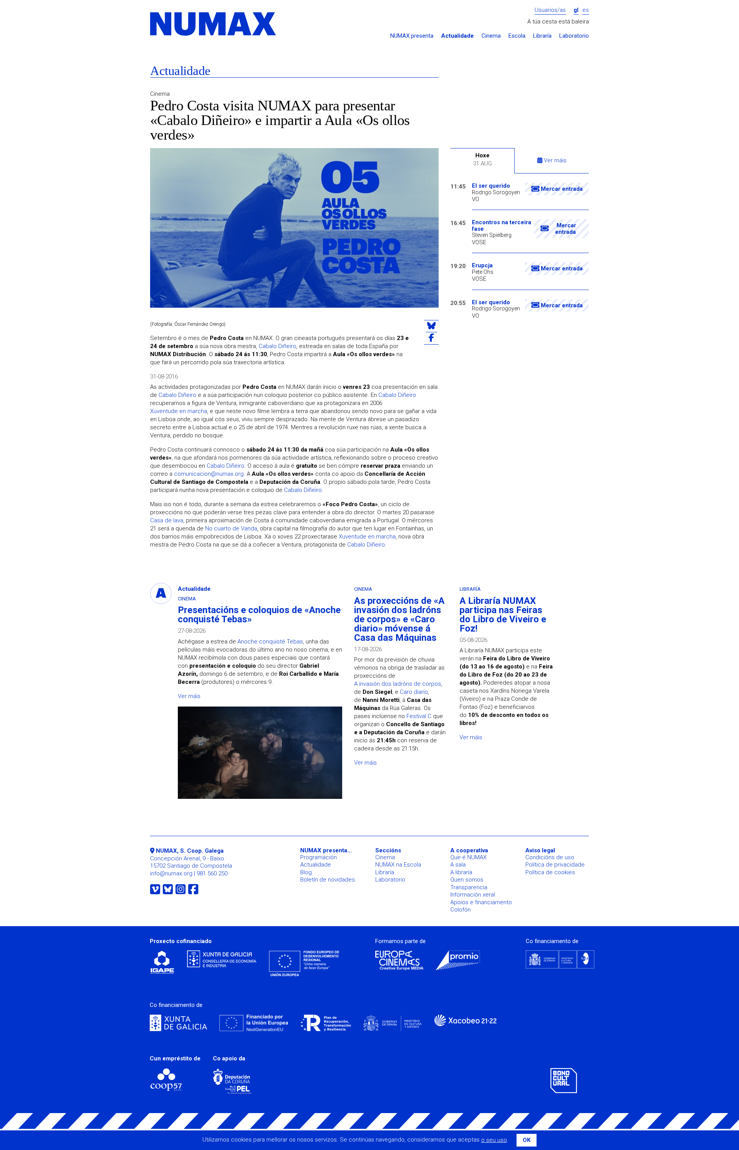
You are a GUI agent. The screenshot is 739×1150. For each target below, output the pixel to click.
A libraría (461, 872)
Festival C (418, 716)
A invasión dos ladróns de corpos (397, 683)
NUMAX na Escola (398, 864)
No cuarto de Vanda (231, 528)
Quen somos (466, 879)
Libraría (542, 36)
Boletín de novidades (327, 879)
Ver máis (554, 160)
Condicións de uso (549, 857)
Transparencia (468, 887)
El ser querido (491, 186)
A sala (458, 864)
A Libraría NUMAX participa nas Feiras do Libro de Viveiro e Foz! (503, 614)
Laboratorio (574, 36)
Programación (318, 857)
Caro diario (414, 691)
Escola (516, 36)
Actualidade (457, 36)
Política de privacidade (555, 864)
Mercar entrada (561, 188)
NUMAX (213, 24)
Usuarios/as (550, 10)
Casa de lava (166, 520)
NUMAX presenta (411, 36)
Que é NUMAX (468, 857)
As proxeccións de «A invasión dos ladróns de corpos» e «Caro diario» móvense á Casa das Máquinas (399, 619)
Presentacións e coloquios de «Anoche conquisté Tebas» (259, 614)
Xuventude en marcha (178, 411)
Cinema (491, 36)
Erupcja (482, 265)
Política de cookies (550, 872)
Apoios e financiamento (481, 902)
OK (526, 1140)
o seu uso (494, 1140)
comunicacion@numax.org (209, 473)
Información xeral (472, 894)
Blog (306, 872)
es (585, 10)
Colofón (460, 909)
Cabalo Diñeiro (277, 346)
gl (575, 10)
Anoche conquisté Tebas (270, 641)
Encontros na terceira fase (501, 225)
